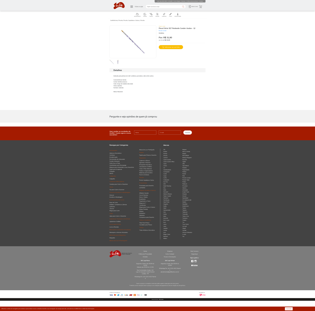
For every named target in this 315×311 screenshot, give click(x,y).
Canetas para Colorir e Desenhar (119, 184)
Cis (164, 167)
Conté (165, 174)
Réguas (141, 211)
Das (164, 188)
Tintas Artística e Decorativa (147, 230)
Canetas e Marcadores (117, 181)
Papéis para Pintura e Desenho (147, 155)
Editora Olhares (167, 194)
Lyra (164, 232)
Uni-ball (184, 226)
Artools (165, 155)
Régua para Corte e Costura (147, 207)
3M (164, 149)
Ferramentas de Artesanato (117, 159)
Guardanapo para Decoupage (118, 165)
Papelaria (142, 158)
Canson (165, 157)
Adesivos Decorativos (115, 153)
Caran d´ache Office (168, 161)
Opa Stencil (185, 165)
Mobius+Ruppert (187, 157)
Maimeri (165, 236)
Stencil (111, 173)
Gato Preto (166, 202)
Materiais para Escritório (145, 172)
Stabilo (184, 202)
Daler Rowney (167, 186)
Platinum (184, 184)
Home (145, 251)
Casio (165, 163)
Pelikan (184, 171)
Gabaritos (142, 215)
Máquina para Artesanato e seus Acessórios (122, 167)
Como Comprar (169, 254)
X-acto (184, 234)
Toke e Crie (185, 216)
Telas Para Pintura (144, 223)
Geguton (165, 204)
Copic (165, 176)
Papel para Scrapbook (116, 169)
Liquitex (165, 228)
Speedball (185, 198)
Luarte (165, 230)
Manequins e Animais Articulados (120, 229)
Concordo (289, 309)
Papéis (141, 152)
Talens (184, 208)
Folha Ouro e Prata (115, 163)
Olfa (183, 163)
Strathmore (185, 206)
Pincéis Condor (163, 30)
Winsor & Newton (187, 232)
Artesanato (113, 150)
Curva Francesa (143, 195)
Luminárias (142, 187)
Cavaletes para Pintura (145, 225)
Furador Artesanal (115, 161)
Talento (184, 210)
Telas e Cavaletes (145, 220)
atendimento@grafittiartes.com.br (170, 272)
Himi (164, 212)
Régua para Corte (115, 210)
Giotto (165, 206)
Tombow (184, 218)
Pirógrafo (112, 171)
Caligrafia (113, 176)
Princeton (185, 186)
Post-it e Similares (144, 175)
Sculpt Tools (185, 192)
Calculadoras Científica (145, 166)
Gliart (164, 208)
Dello (164, 190)
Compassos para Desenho (146, 217)
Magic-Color (166, 234)
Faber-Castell (167, 196)
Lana (164, 226)
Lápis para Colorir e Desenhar (118, 216)
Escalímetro (142, 199)
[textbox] (166, 6)
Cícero (165, 165)
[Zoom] (112, 62)
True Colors (185, 224)
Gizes (111, 187)
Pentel (184, 174)
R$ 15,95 (167, 40)
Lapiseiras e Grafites (115, 221)
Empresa (169, 251)
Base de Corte (114, 202)
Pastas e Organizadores (146, 171)
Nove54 (184, 159)
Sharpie (184, 194)
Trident (184, 220)
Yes (183, 236)
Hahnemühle (166, 210)
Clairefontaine (167, 170)
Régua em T (142, 203)
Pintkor (184, 182)
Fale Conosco (194, 251)
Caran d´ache (167, 159)
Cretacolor (166, 180)
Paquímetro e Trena (144, 201)
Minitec (184, 153)
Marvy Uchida (186, 151)
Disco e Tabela (143, 197)
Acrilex (165, 151)
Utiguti (184, 228)
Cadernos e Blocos (144, 160)
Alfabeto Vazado (144, 193)
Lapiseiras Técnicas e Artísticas (120, 219)
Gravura (112, 195)
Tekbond (184, 212)
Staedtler (184, 204)
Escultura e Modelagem (116, 197)
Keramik (165, 218)
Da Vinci (165, 182)
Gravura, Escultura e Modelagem (120, 192)
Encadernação (113, 157)
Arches (165, 153)
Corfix (165, 178)
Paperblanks (185, 170)
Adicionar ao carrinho (172, 47)
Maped (184, 149)
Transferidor (142, 205)
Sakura (184, 188)
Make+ (165, 238)
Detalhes (161, 33)
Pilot (183, 176)
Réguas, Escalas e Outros (147, 190)
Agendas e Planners (144, 162)
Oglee (184, 161)
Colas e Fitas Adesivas (145, 168)
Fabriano (165, 198)
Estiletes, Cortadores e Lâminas (118, 204)
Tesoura (112, 208)
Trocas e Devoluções (170, 257)
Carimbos (112, 155)
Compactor (166, 171)
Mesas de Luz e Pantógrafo (118, 240)
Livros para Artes (115, 224)
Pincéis (141, 177)
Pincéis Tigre (185, 180)
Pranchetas (143, 183)
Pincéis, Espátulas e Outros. (146, 180)
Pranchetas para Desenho (146, 185)
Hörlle (165, 214)
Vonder (184, 230)
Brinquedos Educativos (145, 164)
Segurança (194, 254)
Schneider (185, 190)
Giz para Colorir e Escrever (117, 189)
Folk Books (166, 200)
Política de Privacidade (145, 254)
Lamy (164, 224)
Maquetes (112, 238)
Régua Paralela (143, 209)
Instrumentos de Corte (117, 200)
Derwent (165, 192)
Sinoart (184, 196)
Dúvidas (145, 257)
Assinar (187, 132)
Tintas (141, 227)
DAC (164, 184)
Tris (183, 222)
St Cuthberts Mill (186, 200)
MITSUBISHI (185, 155)
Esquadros (142, 213)
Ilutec (164, 216)
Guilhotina (112, 206)
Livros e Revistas (114, 227)
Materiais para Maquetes (118, 235)
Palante (184, 167)
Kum (164, 222)
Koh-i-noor (166, 220)
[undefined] (133, 42)
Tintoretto (185, 214)
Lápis (111, 213)
